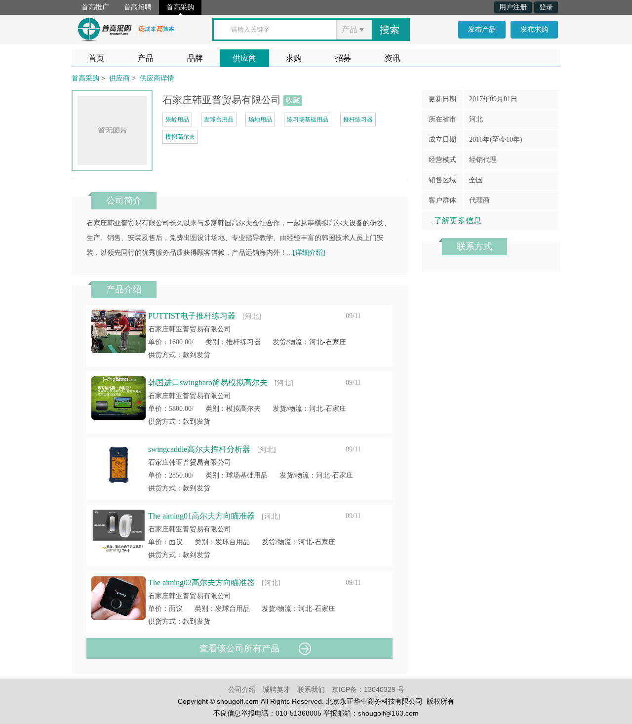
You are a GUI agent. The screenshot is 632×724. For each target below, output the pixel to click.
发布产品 (482, 29)
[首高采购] (126, 28)
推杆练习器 (358, 119)
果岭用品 (177, 119)
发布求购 (534, 29)
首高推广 (95, 7)
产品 (146, 58)
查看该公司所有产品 (239, 648)
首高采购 (180, 7)
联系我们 (311, 689)
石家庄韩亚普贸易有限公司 (189, 329)
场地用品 (260, 119)
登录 (546, 7)
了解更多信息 (457, 220)
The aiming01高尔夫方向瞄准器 (201, 516)
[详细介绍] (309, 252)
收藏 (293, 100)
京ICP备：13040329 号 (368, 689)
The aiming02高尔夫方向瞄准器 (201, 582)
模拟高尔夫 (180, 136)
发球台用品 (219, 119)
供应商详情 (157, 78)
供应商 (244, 58)
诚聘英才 (276, 689)
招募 (343, 58)
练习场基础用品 (307, 119)
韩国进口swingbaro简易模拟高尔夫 (208, 382)
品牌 (195, 58)
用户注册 (513, 7)
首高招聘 (138, 7)
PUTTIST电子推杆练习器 (192, 316)
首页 (96, 58)
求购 (294, 58)
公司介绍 (242, 689)
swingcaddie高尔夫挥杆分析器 (199, 449)
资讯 (392, 58)
